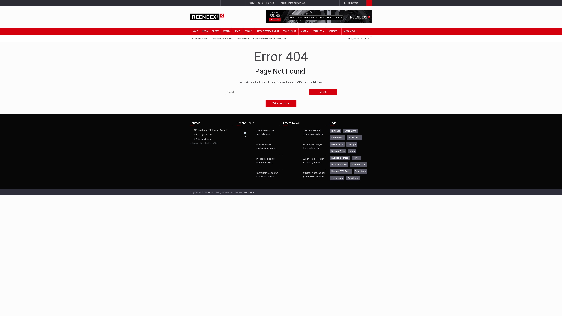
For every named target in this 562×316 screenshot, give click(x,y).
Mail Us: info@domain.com (293, 3)
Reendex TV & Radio (223, 38)
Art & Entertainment (268, 31)
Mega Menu (350, 31)
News (205, 31)
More (304, 31)
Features (317, 31)
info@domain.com (202, 139)
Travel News (337, 178)
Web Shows (243, 38)
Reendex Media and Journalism (269, 38)
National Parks (338, 151)
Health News (337, 144)
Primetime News (339, 164)
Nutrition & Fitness (339, 158)
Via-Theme (249, 192)
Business (335, 131)
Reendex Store (358, 164)
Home (195, 31)
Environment (337, 137)
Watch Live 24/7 (200, 38)
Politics (356, 158)
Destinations (350, 131)
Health (237, 31)
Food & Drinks (354, 137)
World (226, 31)
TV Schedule (289, 31)
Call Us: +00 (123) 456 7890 (261, 3)
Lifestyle (352, 144)
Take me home (281, 103)
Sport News (360, 171)
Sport (215, 31)
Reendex (210, 192)
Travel (249, 31)
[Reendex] (212, 16)
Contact (333, 31)
